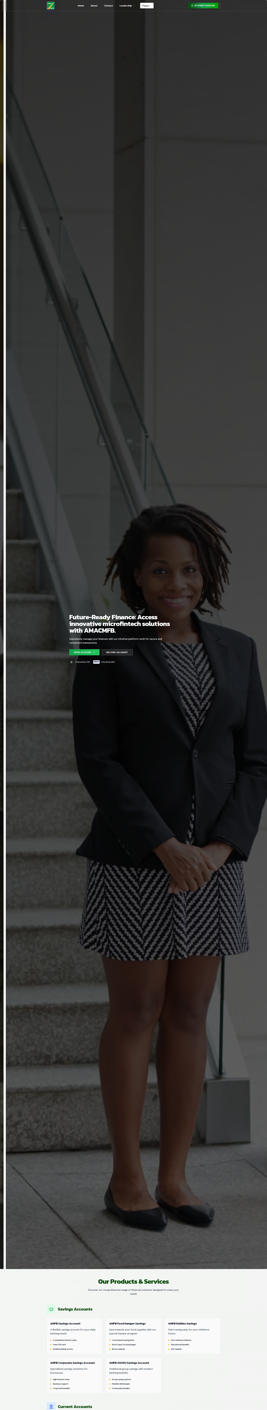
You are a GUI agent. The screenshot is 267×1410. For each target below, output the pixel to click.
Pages (145, 5)
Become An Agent (111, 652)
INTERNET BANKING (205, 5)
